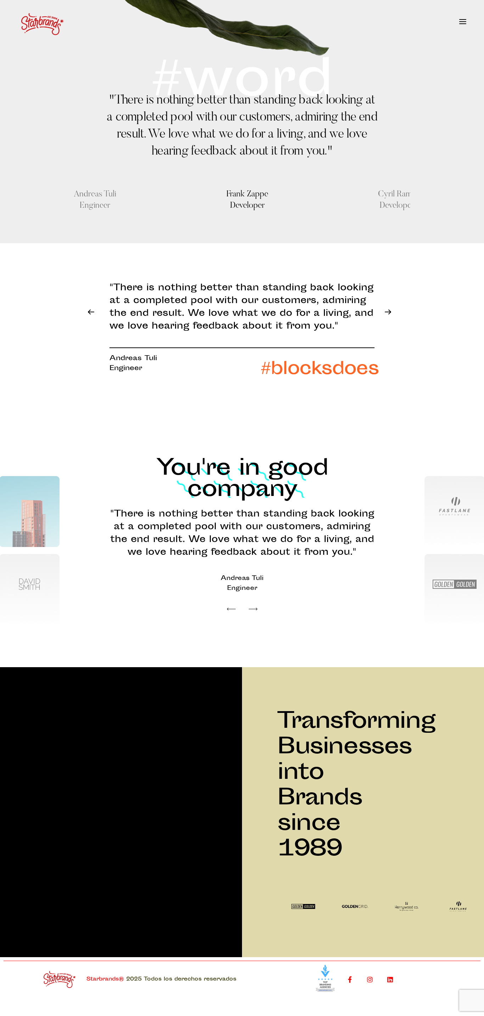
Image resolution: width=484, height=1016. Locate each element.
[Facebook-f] (350, 979)
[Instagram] (370, 979)
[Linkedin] (390, 979)
